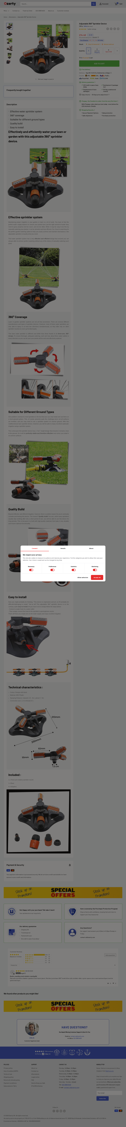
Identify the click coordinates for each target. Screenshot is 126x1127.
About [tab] (91, 548)
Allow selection (82, 577)
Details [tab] (63, 548)
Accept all (97, 577)
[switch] (31, 570)
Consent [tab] (35, 548)
